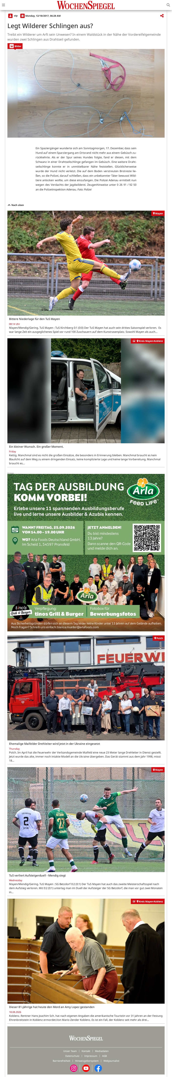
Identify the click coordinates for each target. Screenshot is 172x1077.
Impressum (90, 1055)
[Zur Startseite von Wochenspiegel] (86, 5)
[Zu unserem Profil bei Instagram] (73, 1068)
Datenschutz (72, 1055)
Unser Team (70, 1051)
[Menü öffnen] (3, 5)
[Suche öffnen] (168, 5)
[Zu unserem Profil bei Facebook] (98, 1068)
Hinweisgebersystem (87, 1060)
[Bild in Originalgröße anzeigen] (86, 93)
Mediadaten (102, 1051)
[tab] (15, 46)
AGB (104, 1055)
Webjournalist (111, 1060)
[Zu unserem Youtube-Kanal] (86, 1068)
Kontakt (86, 1051)
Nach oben (17, 205)
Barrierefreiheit (61, 1060)
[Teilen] (162, 16)
